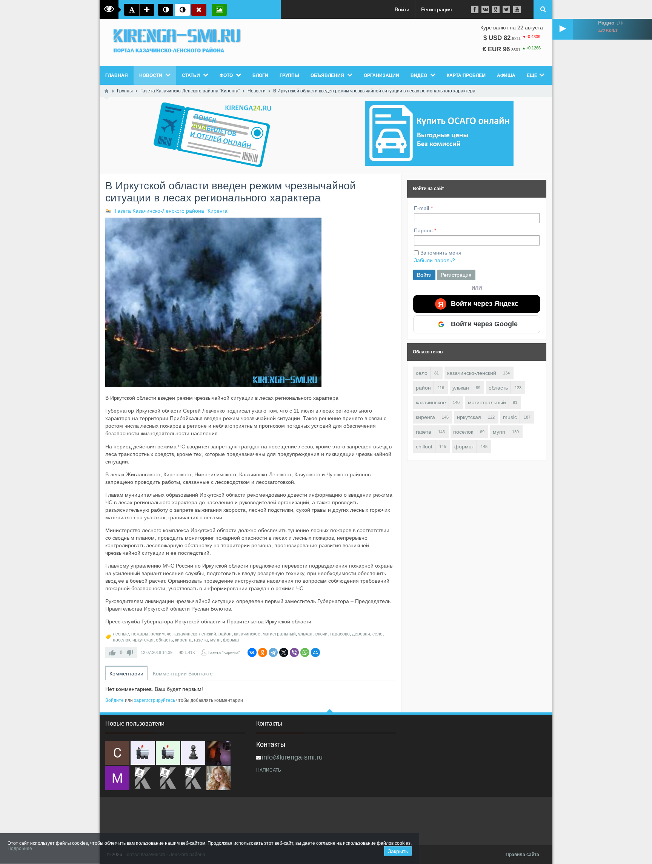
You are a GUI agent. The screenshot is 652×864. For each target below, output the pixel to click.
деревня (361, 634)
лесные (121, 634)
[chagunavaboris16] (193, 753)
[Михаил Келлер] (117, 778)
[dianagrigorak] (218, 753)
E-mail (421, 208)
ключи (321, 634)
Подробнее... (21, 848)
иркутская (143, 640)
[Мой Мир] (315, 652)
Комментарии (126, 674)
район (225, 634)
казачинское (247, 634)
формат (231, 640)
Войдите (114, 700)
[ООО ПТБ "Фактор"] (168, 778)
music (510, 417)
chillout (424, 447)
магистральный (279, 634)
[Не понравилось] (129, 652)
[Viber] (294, 652)
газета (201, 640)
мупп (215, 640)
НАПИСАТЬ (268, 770)
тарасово (340, 634)
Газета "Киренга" (224, 652)
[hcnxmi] (168, 753)
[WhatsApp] (304, 652)
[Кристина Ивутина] (193, 778)
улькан (305, 634)
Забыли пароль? (434, 260)
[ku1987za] (143, 753)
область (164, 640)
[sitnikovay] (143, 778)
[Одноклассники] (262, 652)
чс (169, 634)
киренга (183, 640)
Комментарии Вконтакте (183, 674)
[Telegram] (273, 652)
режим (158, 634)
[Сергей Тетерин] (117, 753)
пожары (139, 634)
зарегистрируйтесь (154, 700)
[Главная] (106, 91)
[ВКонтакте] (252, 652)
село (377, 634)
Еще (532, 75)
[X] (283, 652)
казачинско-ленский (195, 634)
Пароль (423, 230)
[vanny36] (218, 778)
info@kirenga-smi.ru (292, 757)
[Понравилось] (112, 652)
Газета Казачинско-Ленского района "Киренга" (172, 211)
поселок (121, 640)
